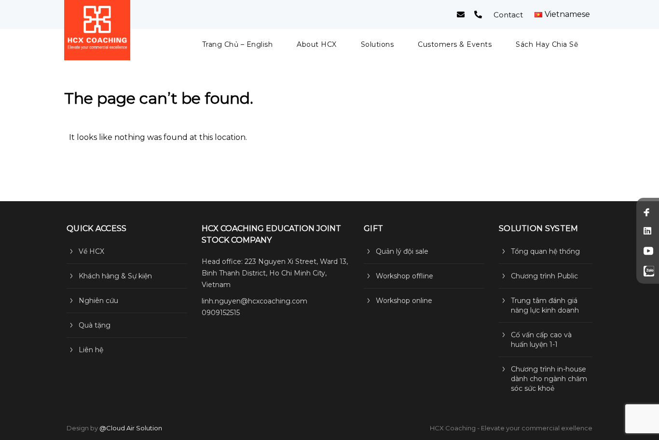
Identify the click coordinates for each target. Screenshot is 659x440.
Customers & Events (455, 44)
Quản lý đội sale (402, 251)
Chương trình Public (544, 276)
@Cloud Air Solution (130, 428)
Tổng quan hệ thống (545, 251)
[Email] (460, 14)
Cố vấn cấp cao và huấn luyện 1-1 (541, 339)
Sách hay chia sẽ (547, 44)
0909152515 (221, 312)
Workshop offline (404, 276)
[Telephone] (478, 14)
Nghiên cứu (98, 300)
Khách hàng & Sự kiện (115, 276)
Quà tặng (94, 325)
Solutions (377, 44)
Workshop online (404, 300)
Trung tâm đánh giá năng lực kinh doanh (545, 305)
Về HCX (91, 251)
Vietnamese (567, 14)
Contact (508, 14)
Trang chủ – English (237, 44)
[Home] (97, 30)
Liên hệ (91, 349)
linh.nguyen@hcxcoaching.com (254, 301)
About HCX (317, 44)
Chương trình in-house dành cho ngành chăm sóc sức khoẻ (549, 379)
